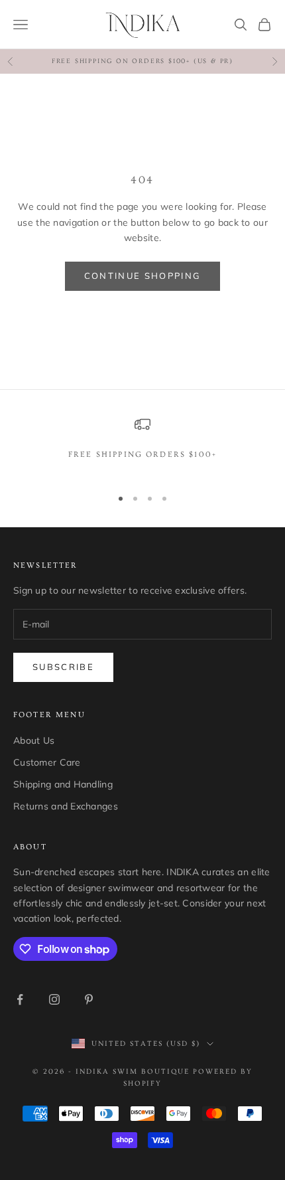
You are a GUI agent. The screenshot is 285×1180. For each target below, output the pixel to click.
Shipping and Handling (63, 784)
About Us (33, 740)
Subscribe (63, 666)
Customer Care (47, 762)
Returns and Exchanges (65, 806)
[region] (142, 445)
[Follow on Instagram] (54, 999)
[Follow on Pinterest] (88, 999)
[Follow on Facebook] (20, 999)
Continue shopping (142, 275)
